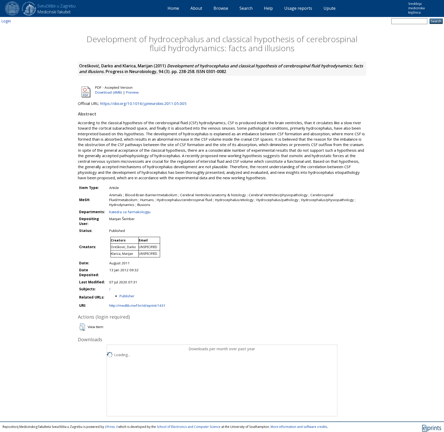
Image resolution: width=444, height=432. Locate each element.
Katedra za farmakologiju (130, 212)
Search (246, 8)
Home (173, 8)
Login (6, 20)
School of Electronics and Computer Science (188, 427)
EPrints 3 (111, 427)
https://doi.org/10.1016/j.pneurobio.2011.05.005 (143, 103)
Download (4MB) (108, 92)
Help (268, 8)
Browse (221, 8)
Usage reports (298, 8)
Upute (329, 8)
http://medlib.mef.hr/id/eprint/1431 (137, 305)
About (196, 8)
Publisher (126, 296)
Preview (132, 92)
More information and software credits (299, 427)
